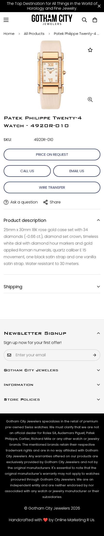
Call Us (27, 170)
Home (9, 33)
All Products (34, 33)
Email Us (76, 170)
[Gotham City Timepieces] (52, 19)
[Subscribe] (94, 355)
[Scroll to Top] (95, 510)
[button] (94, 19)
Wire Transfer (52, 187)
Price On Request (52, 154)
